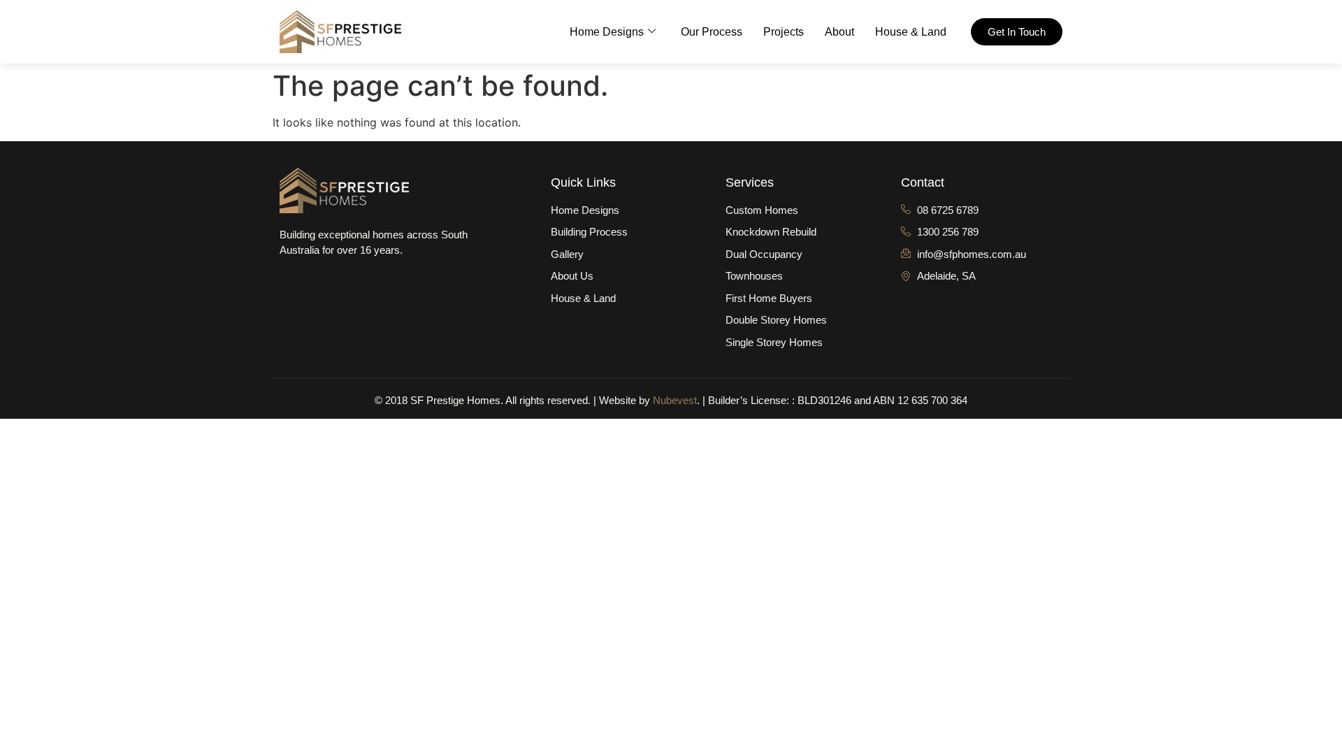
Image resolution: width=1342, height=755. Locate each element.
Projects (783, 32)
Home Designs (607, 32)
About (839, 32)
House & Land (910, 32)
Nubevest (675, 400)
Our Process (711, 32)
